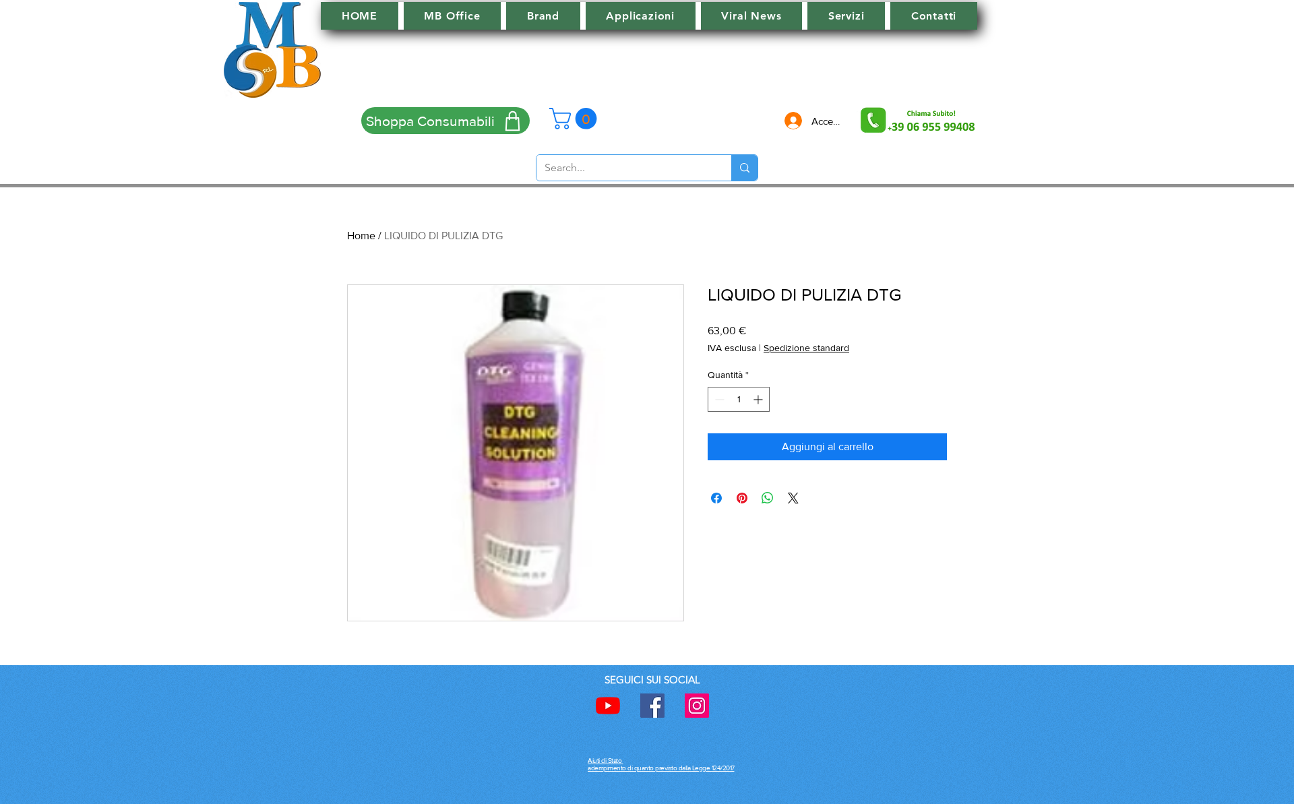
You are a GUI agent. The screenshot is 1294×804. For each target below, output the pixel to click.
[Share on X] (793, 498)
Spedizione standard (806, 347)
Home (361, 235)
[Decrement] (718, 399)
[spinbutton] (739, 399)
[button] (575, 118)
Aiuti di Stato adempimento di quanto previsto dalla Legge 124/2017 (661, 764)
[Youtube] (608, 705)
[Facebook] (652, 705)
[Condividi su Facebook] (716, 498)
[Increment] (759, 399)
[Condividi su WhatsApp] (768, 498)
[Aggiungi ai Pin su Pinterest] (742, 498)
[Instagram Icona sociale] (697, 705)
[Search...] (744, 168)
